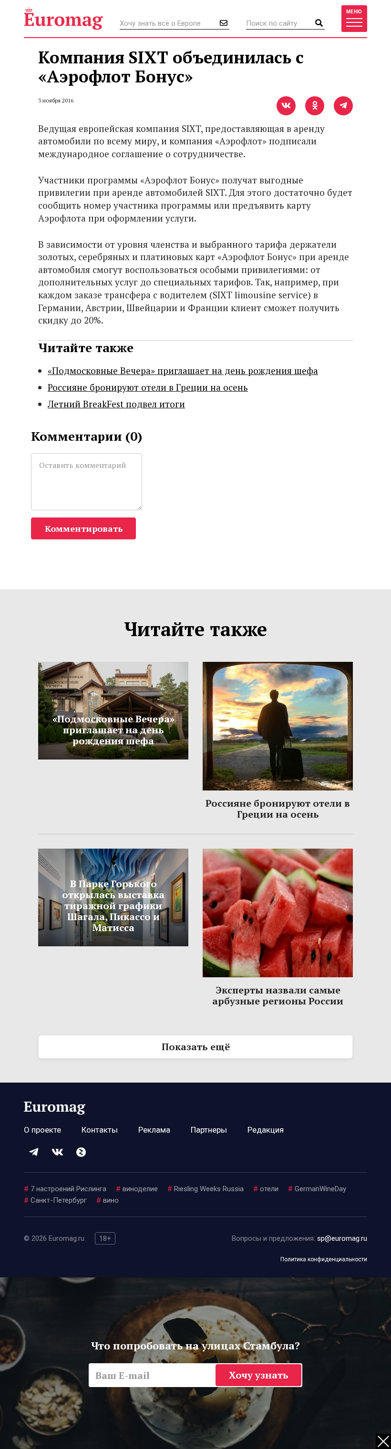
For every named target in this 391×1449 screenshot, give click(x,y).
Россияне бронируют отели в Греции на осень (148, 387)
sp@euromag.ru (342, 1238)
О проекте (42, 1130)
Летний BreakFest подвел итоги (116, 404)
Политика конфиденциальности (323, 1259)
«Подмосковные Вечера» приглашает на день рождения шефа (183, 370)
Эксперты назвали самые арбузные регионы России (277, 995)
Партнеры (209, 1130)
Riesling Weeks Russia (205, 1189)
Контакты (100, 1130)
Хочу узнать (258, 1374)
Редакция (265, 1130)
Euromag (63, 18)
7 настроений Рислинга (65, 1189)
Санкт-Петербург (55, 1200)
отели (265, 1189)
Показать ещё (196, 1046)
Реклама (154, 1130)
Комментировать (84, 528)
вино (107, 1200)
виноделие (137, 1189)
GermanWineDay (317, 1189)
